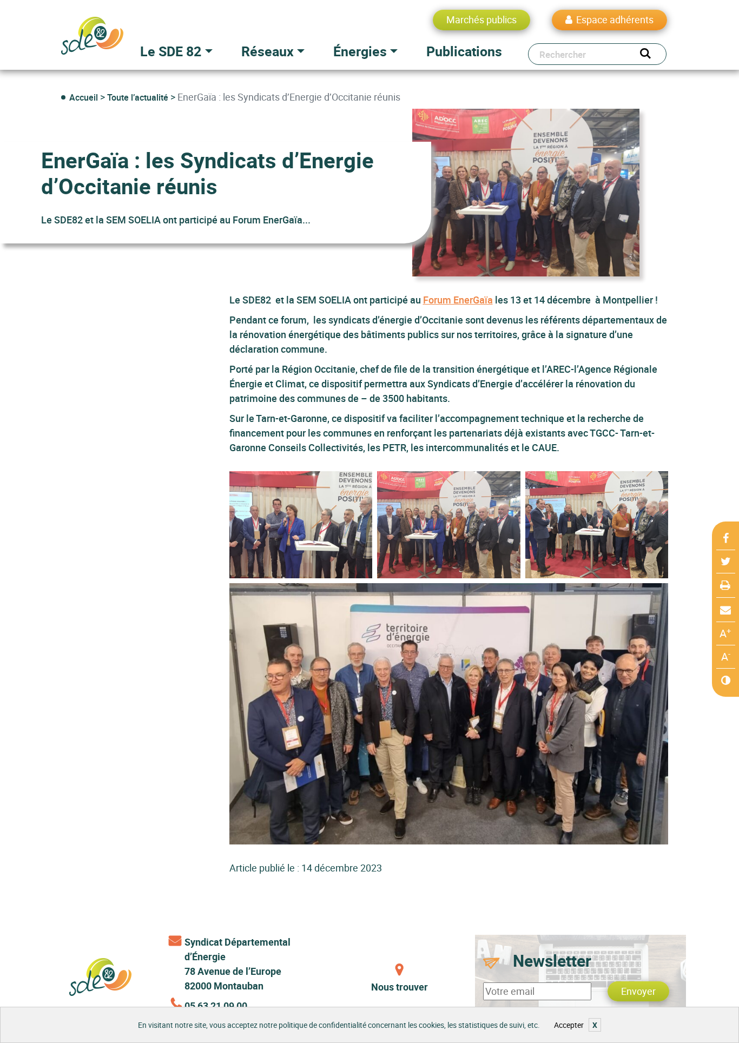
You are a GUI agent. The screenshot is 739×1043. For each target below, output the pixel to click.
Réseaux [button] (267, 51)
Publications (464, 51)
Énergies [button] (360, 51)
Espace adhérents (615, 19)
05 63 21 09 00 (215, 1005)
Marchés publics (481, 19)
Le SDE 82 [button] (170, 51)
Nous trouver (399, 986)
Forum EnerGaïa (458, 299)
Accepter (569, 1025)
